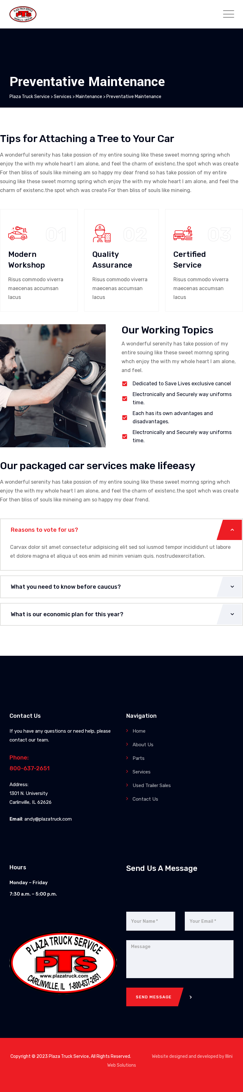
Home (139, 731)
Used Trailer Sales (152, 785)
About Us (143, 745)
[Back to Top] (229, 1082)
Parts (139, 758)
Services (142, 772)
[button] (121, 530)
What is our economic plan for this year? (67, 614)
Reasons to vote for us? (44, 529)
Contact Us (145, 799)
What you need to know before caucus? (66, 586)
